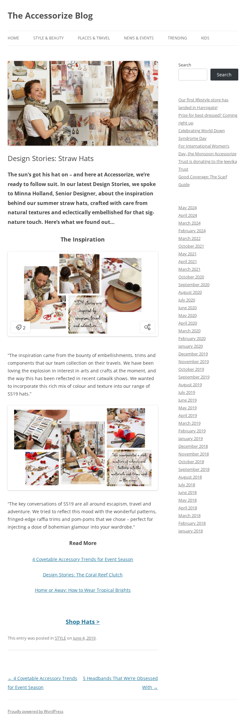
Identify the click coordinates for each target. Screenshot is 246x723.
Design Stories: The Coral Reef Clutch (83, 575)
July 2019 (186, 392)
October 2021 (191, 246)
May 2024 (187, 207)
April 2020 (187, 323)
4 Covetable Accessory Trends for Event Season (82, 559)
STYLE (60, 638)
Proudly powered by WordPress (35, 711)
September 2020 (193, 284)
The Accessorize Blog (50, 15)
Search (184, 65)
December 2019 (193, 354)
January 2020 (190, 346)
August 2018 (190, 477)
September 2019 (193, 377)
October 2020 (191, 277)
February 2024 (192, 231)
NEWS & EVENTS (139, 38)
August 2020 (190, 292)
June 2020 (187, 307)
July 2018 (186, 485)
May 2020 (187, 315)
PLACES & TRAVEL (94, 38)
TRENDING (177, 38)
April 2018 (187, 508)
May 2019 (187, 408)
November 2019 (193, 361)
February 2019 (192, 431)
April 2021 (187, 261)
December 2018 (193, 446)
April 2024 (187, 215)
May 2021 (187, 254)
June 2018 (187, 492)
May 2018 (187, 500)
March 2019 (189, 423)
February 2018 (192, 523)
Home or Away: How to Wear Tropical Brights (83, 590)
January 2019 (190, 438)
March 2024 (189, 223)
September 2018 (193, 469)
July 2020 (186, 300)
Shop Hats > (83, 621)
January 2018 (190, 531)
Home (13, 38)
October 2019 (191, 369)
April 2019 (187, 415)
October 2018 (191, 461)
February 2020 (192, 338)
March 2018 (189, 515)
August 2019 (190, 384)
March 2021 (189, 269)
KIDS (205, 38)
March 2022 (189, 238)
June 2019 (187, 400)
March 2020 (189, 331)
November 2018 (193, 454)
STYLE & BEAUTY (48, 38)
